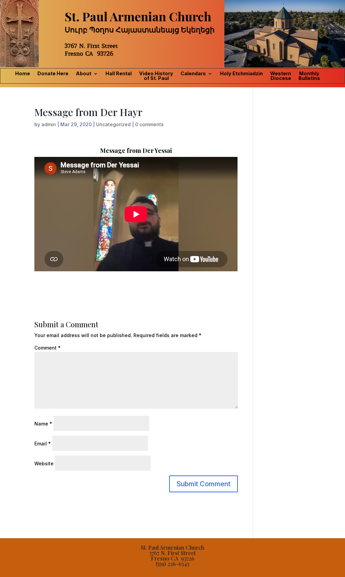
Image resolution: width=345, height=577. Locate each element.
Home (22, 73)
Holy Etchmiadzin (241, 73)
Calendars (193, 73)
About (83, 73)
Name (43, 424)
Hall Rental (118, 73)
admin (48, 124)
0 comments (149, 124)
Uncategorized (113, 124)
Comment (47, 348)
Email (42, 443)
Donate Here (52, 73)
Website (44, 463)
